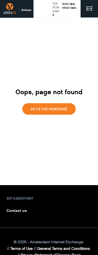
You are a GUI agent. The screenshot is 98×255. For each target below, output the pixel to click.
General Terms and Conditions (63, 248)
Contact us (17, 210)
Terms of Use (21, 248)
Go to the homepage (49, 109)
